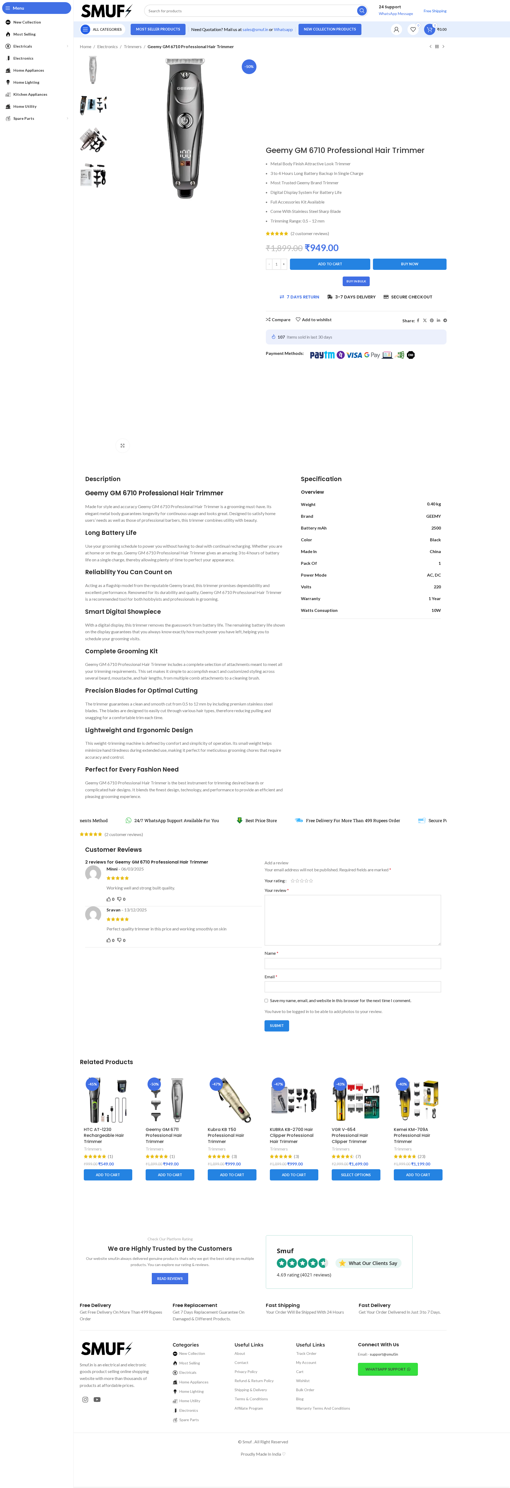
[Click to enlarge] (122, 445)
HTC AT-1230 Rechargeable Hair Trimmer (104, 1135)
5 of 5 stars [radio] (311, 881)
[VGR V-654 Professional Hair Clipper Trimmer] (356, 1100)
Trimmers (133, 46)
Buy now (409, 264)
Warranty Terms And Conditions (323, 1408)
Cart (300, 1371)
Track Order (306, 1353)
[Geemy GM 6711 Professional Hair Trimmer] (170, 1100)
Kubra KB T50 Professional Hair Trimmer (226, 1135)
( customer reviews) (310, 233)
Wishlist (303, 1380)
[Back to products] (437, 47)
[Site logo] (106, 10)
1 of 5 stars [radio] (292, 881)
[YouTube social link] (97, 1400)
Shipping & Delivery (251, 1389)
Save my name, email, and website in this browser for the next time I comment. (340, 1000)
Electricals (188, 1372)
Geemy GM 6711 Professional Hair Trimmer (164, 1135)
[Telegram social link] (445, 320)
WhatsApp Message (396, 13)
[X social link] (424, 320)
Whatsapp (283, 29)
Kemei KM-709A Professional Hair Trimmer (412, 1135)
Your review (277, 890)
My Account (306, 1362)
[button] (108, 1174)
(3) (234, 1156)
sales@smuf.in (255, 29)
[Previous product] (430, 47)
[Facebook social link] (418, 320)
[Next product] (443, 47)
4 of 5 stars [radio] (306, 881)
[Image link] (106, 1347)
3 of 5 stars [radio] (302, 881)
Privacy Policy (246, 1371)
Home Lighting (191, 1391)
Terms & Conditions (251, 1399)
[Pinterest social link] (431, 320)
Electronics (107, 46)
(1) (110, 1156)
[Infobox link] (95, 1305)
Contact (241, 1362)
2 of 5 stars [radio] (297, 881)
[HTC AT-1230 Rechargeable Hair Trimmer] (108, 1100)
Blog (300, 1399)
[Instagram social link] (85, 1400)
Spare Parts (189, 1419)
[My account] (396, 29)
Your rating (275, 881)
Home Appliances (194, 1382)
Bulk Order (305, 1389)
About (240, 1353)
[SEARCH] (362, 11)
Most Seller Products (158, 29)
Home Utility (189, 1400)
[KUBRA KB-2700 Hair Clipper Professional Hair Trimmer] (294, 1100)
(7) (358, 1156)
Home (85, 46)
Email (271, 976)
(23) (421, 1156)
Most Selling (189, 1363)
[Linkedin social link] (438, 320)
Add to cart (330, 264)
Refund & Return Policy (254, 1380)
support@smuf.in (384, 1354)
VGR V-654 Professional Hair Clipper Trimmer (350, 1135)
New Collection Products (330, 29)
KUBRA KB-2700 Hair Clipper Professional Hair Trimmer (291, 1135)
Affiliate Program (249, 1408)
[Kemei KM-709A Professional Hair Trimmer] (418, 1100)
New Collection (192, 1353)
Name (271, 953)
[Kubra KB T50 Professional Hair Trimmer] (232, 1100)
